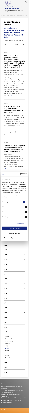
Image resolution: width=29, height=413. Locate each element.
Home (4, 15)
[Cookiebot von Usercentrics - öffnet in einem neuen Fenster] (20, 174)
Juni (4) (7, 348)
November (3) (8, 338)
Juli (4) (6, 346)
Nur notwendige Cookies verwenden (14, 237)
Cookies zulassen (14, 228)
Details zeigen (20, 223)
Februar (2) (8, 355)
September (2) (9, 341)
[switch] (25, 207)
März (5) (7, 353)
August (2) (7, 343)
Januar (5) (7, 357)
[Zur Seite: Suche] (26, 1)
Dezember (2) (8, 336)
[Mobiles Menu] (2, 6)
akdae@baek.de (7, 402)
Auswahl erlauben (14, 233)
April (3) (7, 350)
